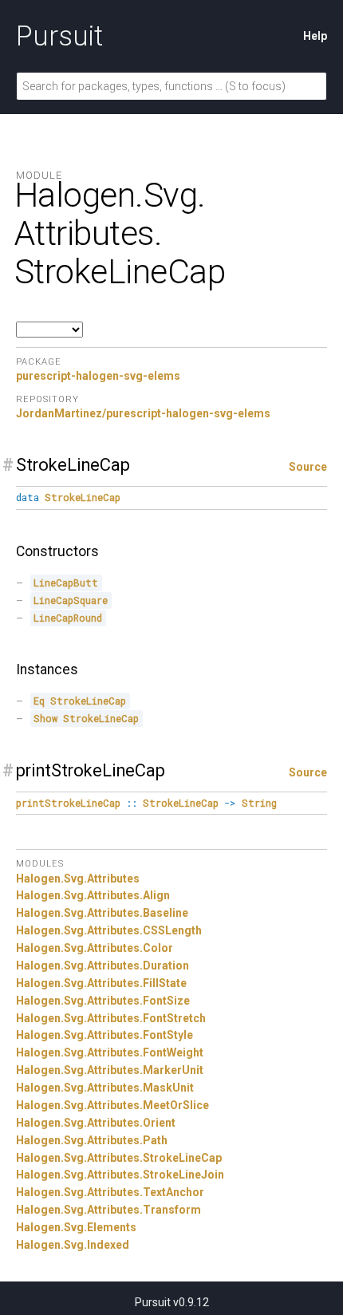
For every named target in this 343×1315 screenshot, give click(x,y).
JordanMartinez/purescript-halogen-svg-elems (143, 413)
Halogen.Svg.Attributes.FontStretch (111, 1018)
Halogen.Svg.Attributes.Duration (102, 965)
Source (308, 466)
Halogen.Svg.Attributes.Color (94, 948)
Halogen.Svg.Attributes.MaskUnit (105, 1087)
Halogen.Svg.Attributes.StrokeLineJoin (120, 1174)
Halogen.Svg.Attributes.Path (92, 1140)
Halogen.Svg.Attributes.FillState (101, 983)
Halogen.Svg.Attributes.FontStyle (104, 1035)
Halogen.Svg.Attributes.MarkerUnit (109, 1070)
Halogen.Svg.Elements (76, 1227)
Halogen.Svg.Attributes (78, 878)
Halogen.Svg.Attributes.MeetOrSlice (112, 1105)
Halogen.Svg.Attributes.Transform (108, 1209)
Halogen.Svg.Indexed (72, 1244)
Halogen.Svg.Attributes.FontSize (103, 1000)
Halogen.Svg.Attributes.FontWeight (109, 1052)
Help (315, 36)
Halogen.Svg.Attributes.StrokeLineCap (119, 1157)
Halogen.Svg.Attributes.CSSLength (109, 930)
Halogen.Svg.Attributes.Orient (95, 1122)
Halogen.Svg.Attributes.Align (93, 895)
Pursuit (59, 36)
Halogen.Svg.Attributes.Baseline (102, 912)
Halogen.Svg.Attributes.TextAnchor (110, 1192)
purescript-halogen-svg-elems (98, 375)
